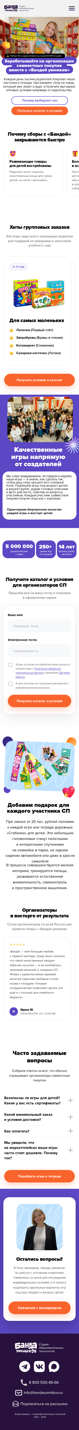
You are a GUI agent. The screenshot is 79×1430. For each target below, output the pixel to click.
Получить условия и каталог (39, 380)
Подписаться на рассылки (43, 1403)
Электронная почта (22, 640)
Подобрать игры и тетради (39, 1176)
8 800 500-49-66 (44, 1382)
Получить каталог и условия (39, 701)
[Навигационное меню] (72, 8)
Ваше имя (15, 615)
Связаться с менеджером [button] (39, 1307)
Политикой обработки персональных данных (38, 671)
